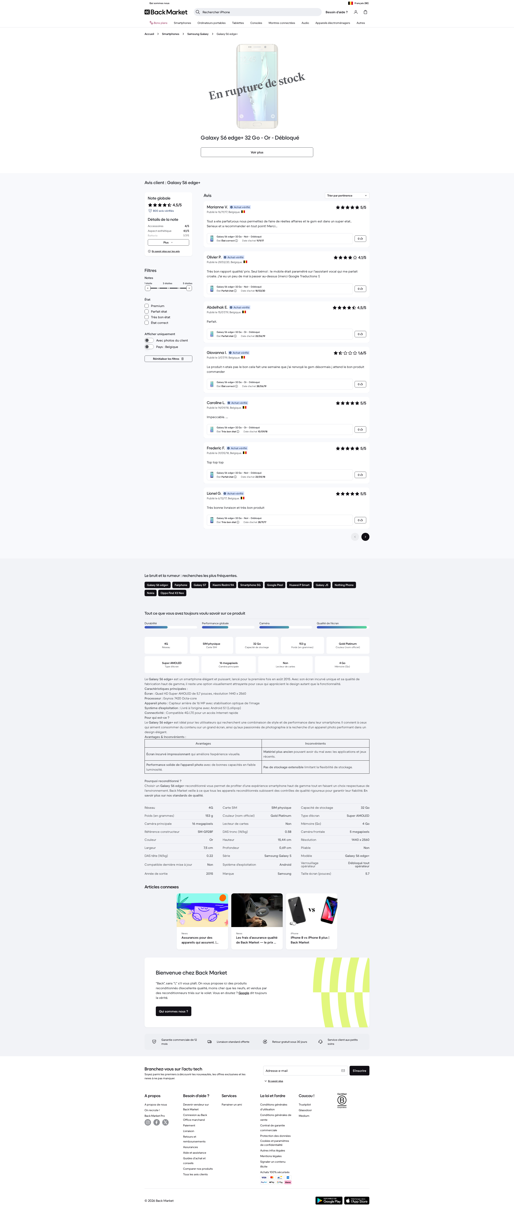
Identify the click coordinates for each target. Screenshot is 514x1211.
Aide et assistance (194, 1152)
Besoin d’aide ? (337, 12)
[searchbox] (261, 12)
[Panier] (365, 12)
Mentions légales (271, 1156)
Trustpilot (305, 1104)
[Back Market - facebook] (156, 1122)
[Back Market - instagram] (148, 1122)
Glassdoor (305, 1110)
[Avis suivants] (365, 537)
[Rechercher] (198, 12)
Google (244, 993)
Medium (304, 1116)
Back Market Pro (155, 1116)
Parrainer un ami (232, 1104)
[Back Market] (166, 12)
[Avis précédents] (355, 537)
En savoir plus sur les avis (166, 251)
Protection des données (275, 1136)
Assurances (190, 1147)
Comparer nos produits (198, 1168)
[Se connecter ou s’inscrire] (356, 12)
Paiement (189, 1125)
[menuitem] (182, 22)
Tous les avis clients (195, 1174)
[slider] (148, 288)
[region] (257, 922)
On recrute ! (152, 1110)
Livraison (188, 1131)
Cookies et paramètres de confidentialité (274, 1143)
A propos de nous (156, 1104)
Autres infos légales (272, 1150)
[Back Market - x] (165, 1122)
